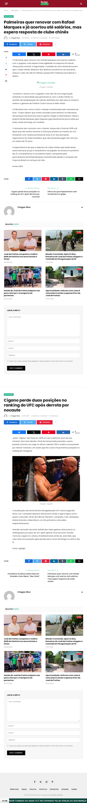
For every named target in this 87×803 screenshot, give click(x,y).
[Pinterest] (6, 75)
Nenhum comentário (40, 38)
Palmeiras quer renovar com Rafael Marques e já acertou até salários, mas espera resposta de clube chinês (63, 578)
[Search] (81, 3)
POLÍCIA (33, 789)
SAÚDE (74, 789)
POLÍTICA (43, 789)
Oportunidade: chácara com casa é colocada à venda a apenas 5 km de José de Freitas (63, 293)
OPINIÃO (65, 789)
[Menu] (6, 3)
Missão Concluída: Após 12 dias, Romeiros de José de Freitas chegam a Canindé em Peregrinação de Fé (64, 256)
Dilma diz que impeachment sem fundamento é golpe (62, 192)
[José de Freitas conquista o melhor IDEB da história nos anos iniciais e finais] (22, 240)
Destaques (9, 16)
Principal (14, 789)
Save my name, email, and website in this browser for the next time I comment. (41, 361)
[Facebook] (6, 57)
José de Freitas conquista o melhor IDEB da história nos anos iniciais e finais (21, 256)
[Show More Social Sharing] (55, 44)
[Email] (6, 81)
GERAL (24, 789)
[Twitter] (6, 63)
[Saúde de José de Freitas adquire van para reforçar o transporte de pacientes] (22, 277)
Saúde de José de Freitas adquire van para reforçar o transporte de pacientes (22, 293)
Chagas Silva (15, 38)
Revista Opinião (57, 795)
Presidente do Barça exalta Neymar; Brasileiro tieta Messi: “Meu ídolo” (24, 575)
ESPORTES (54, 789)
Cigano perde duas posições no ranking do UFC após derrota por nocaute (25, 194)
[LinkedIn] (6, 69)
